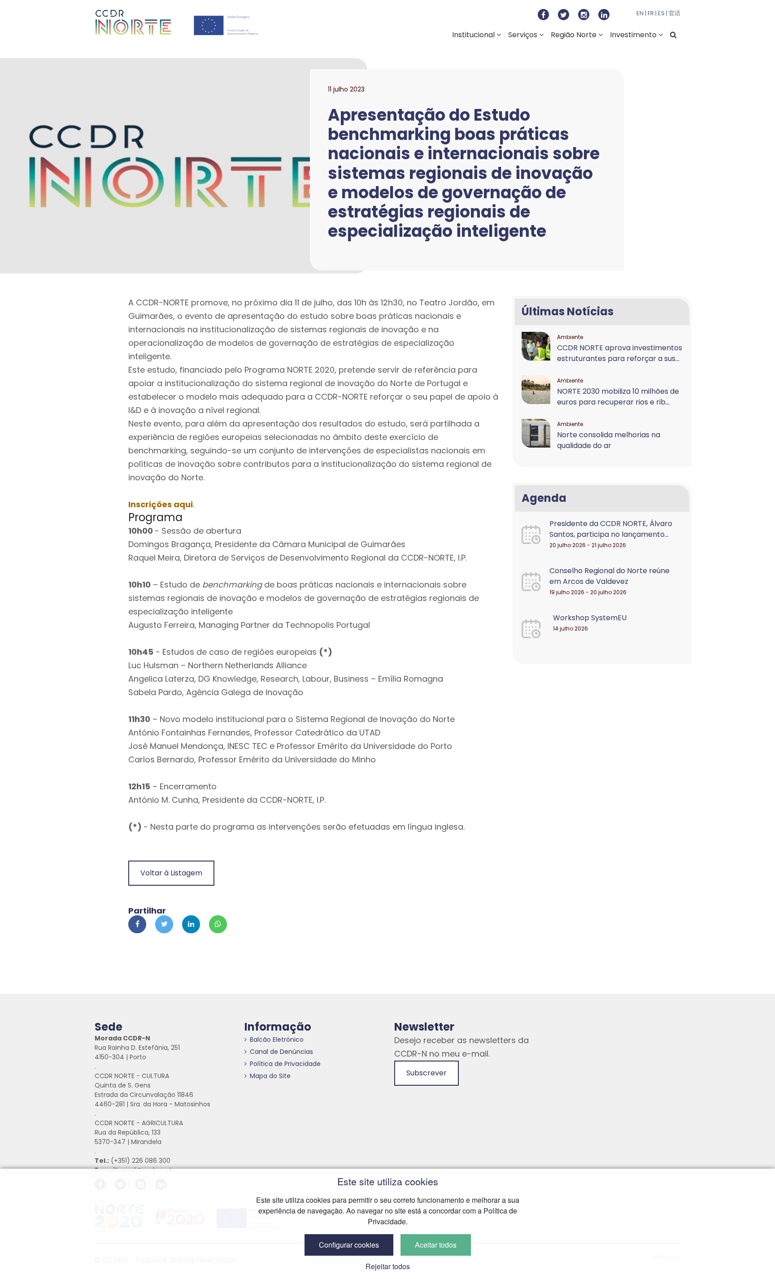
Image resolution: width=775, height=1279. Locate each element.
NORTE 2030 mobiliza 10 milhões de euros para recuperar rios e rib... (618, 396)
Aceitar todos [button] (436, 1245)
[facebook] (543, 14)
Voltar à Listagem (171, 873)
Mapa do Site (270, 1075)
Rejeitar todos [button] (388, 1266)
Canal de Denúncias (281, 1051)
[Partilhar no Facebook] (137, 924)
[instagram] (583, 14)
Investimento (634, 35)
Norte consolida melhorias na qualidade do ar (608, 440)
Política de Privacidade (285, 1063)
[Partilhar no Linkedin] (191, 924)
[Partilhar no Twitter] (164, 924)
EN (640, 13)
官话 (674, 13)
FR (651, 13)
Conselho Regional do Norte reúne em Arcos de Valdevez (609, 576)
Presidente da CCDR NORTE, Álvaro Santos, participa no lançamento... (610, 528)
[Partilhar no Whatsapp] (218, 924)
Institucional (474, 35)
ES (661, 13)
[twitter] (563, 14)
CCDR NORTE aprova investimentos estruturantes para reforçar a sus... (619, 353)
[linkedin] (604, 14)
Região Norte (574, 35)
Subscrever (426, 1073)
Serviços (523, 35)
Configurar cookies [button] (349, 1245)
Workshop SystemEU (590, 618)
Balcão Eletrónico (277, 1039)
